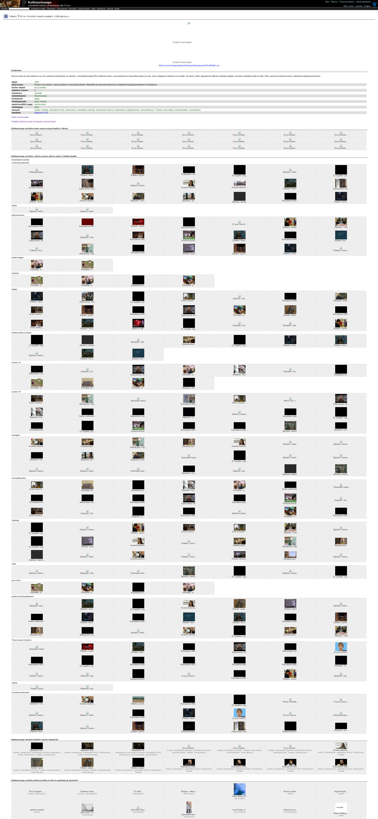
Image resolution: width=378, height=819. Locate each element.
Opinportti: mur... (341, 430)
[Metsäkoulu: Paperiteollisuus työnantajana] (87, 252)
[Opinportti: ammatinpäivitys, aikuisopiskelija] (138, 199)
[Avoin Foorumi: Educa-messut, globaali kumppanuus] (37, 312)
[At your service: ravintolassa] (341, 700)
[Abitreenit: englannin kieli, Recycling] (87, 674)
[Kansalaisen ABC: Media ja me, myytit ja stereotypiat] (189, 402)
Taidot (93, 9)
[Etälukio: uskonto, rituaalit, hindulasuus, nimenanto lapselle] (189, 541)
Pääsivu (334, 2)
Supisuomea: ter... (37, 240)
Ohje (327, 2)
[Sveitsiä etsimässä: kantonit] (189, 239)
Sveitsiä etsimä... (189, 240)
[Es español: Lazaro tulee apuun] (341, 174)
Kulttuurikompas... (37, 172)
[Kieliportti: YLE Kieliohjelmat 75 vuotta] (189, 416)
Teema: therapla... (290, 702)
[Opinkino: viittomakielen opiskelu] (239, 297)
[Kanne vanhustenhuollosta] (87, 414)
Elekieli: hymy (37, 768)
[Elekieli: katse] (189, 252)
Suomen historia (84, 9)
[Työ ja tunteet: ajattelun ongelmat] (37, 146)
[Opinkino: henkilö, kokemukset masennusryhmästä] (37, 209)
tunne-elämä (168, 110)
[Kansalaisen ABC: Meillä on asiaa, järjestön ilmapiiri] (290, 299)
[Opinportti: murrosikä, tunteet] (189, 471)
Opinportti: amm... (138, 201)
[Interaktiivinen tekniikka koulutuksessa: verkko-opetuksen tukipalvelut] (290, 557)
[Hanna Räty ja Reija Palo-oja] (240, 794)
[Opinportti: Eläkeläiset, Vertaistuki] (37, 748)
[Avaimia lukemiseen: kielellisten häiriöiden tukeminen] (87, 199)
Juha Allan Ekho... (138, 810)
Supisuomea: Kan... (87, 189)
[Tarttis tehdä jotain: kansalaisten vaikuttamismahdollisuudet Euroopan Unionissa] (37, 326)
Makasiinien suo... (37, 373)
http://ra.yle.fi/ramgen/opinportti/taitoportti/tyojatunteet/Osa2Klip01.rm (189, 65)
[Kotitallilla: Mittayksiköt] (87, 386)
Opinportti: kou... (240, 374)
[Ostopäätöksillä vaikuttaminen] (37, 428)
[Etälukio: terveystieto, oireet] (341, 200)
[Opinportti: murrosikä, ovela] (341, 428)
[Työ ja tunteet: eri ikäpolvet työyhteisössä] (87, 146)
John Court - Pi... (87, 812)
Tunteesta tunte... (87, 791)
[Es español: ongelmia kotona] (240, 174)
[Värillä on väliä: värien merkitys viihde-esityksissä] (138, 327)
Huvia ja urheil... (290, 791)
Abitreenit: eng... (87, 676)
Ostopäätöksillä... (36, 430)
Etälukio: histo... (37, 250)
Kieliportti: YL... (189, 417)
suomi (351, 6)
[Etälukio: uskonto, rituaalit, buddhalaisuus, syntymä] (341, 249)
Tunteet (158, 110)
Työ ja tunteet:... (37, 135)
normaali (38, 93)
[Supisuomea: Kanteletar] (87, 187)
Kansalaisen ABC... (290, 201)
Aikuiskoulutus (40, 96)
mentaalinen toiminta (86, 110)
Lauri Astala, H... (240, 810)
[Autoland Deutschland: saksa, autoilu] (189, 730)
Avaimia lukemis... (37, 187)
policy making (40, 101)
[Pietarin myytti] (37, 687)
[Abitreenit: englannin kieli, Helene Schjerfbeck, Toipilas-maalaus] (87, 687)
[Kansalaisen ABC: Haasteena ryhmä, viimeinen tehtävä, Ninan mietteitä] (240, 765)
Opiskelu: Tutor (341, 227)
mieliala (44, 110)
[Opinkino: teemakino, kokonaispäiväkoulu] (341, 442)
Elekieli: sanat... (290, 315)
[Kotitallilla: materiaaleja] (37, 268)
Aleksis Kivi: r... (290, 401)
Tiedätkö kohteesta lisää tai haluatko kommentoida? (33, 121)
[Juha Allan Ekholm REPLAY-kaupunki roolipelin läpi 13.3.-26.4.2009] (138, 808)
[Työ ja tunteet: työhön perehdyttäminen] (189, 133)
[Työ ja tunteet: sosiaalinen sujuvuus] (189, 746)
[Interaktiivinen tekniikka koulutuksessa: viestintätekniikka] (189, 444)
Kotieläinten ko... (138, 285)
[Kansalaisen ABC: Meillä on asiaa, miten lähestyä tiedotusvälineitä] (189, 663)
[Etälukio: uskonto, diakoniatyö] (37, 200)
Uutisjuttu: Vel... (189, 388)
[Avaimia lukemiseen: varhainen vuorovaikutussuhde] (189, 186)
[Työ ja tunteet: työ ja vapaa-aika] (138, 146)
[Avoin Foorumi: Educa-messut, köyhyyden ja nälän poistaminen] (189, 299)
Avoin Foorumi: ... (189, 301)
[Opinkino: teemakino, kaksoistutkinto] (239, 412)
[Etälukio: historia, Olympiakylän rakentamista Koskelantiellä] (37, 249)
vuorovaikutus (195, 110)
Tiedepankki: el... (138, 750)
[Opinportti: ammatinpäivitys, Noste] (189, 199)
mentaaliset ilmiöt (56, 110)
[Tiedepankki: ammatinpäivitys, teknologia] (189, 172)
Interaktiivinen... (189, 344)
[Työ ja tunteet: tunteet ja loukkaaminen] (341, 133)
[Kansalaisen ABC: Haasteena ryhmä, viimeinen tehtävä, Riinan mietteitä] (290, 765)
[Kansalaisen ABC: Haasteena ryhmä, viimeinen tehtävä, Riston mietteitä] (341, 765)
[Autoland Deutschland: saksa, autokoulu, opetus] (189, 226)
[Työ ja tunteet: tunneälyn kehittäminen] (189, 140)
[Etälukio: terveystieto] (341, 239)
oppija (36, 99)
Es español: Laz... (341, 175)
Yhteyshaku (51, 9)
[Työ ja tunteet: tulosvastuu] (87, 133)
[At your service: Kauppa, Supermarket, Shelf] (239, 222)
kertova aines (40, 104)
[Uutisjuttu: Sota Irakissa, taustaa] (239, 324)
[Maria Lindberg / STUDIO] (341, 811)
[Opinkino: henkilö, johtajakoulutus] (87, 469)
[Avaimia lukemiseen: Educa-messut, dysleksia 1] (240, 186)
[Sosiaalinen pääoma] (138, 251)
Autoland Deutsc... (189, 227)
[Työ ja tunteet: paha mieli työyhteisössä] (37, 133)
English (367, 6)
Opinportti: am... (189, 201)
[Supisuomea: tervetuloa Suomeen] (37, 239)
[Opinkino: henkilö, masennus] (290, 170)
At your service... (239, 224)
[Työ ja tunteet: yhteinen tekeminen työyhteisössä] (290, 146)
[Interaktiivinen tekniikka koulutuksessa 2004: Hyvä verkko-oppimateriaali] (189, 342)
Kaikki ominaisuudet (20, 117)
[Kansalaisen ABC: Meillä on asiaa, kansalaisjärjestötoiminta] (290, 199)
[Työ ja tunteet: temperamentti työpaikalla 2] (341, 146)
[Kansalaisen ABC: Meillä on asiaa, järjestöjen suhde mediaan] (240, 676)
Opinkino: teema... (138, 185)
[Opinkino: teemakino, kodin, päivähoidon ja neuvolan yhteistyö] (240, 200)
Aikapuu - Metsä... (189, 791)
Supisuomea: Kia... (87, 302)
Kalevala (110, 9)
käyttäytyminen (133, 110)
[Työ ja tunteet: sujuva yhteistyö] (239, 140)
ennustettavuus (147, 110)
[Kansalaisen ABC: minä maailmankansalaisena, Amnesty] (37, 224)
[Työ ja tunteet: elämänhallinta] (138, 133)
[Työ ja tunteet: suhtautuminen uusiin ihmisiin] (239, 133)
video (36, 82)
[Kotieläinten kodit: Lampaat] (138, 284)
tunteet (37, 110)
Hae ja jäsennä (62, 9)
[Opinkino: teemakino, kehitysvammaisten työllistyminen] (341, 528)
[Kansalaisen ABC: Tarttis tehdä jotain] (87, 224)
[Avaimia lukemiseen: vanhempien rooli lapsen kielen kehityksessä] (138, 544)
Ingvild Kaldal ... (341, 791)
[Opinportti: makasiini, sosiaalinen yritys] (87, 235)
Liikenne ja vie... (290, 810)
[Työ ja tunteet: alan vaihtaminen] (290, 133)
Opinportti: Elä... (37, 750)
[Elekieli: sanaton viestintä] (290, 313)
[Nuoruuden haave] (138, 399)
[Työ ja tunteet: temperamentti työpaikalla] (37, 140)
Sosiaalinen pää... (138, 252)
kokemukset (70, 110)
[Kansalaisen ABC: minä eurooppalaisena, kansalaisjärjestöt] (138, 237)
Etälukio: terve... (87, 175)
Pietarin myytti (37, 688)
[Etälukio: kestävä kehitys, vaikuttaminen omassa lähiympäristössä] (138, 702)
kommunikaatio (181, 110)
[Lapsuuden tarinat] (188, 813)
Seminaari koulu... (138, 471)
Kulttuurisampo (40, 2)
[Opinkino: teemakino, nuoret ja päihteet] (138, 184)
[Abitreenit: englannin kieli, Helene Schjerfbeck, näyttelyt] (341, 674)
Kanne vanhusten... (87, 416)
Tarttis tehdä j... (37, 327)
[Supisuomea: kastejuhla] (341, 187)
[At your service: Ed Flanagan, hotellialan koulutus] (341, 650)
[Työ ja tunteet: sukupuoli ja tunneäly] (341, 140)
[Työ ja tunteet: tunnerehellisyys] (189, 146)
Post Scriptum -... (36, 791)
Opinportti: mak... (87, 237)
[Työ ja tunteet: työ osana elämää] (87, 140)
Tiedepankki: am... (189, 174)
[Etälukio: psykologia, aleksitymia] (138, 766)
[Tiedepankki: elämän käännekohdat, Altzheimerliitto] (138, 748)
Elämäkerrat (101, 9)
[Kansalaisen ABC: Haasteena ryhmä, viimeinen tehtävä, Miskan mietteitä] (189, 765)
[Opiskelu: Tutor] (341, 225)
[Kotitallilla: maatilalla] (87, 268)
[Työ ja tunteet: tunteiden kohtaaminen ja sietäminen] (290, 140)
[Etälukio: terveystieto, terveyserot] (87, 173)
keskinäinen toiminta (105, 110)
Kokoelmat (72, 9)
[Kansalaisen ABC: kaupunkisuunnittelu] (290, 237)
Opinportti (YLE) (41, 113)
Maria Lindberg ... (341, 813)
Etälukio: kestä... (138, 226)
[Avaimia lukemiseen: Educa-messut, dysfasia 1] (37, 186)
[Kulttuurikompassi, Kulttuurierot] (37, 170)
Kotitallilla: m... (36, 269)
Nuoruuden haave (138, 401)
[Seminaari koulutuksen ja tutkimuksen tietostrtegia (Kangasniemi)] (138, 469)
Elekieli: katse (189, 254)
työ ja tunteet (40, 87)
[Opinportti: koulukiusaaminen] (240, 373)
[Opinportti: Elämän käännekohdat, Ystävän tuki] (87, 748)
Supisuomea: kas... (341, 189)
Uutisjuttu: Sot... (240, 325)
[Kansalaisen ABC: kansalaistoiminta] (240, 428)
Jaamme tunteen (37, 810)
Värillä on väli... (138, 328)
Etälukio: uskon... (36, 202)
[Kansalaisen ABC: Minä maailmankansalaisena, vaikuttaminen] (138, 312)
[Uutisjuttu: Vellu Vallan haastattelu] (189, 386)
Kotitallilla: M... (87, 388)
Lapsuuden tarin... (189, 814)
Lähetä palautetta (363, 2)
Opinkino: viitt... (239, 298)
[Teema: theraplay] (290, 700)
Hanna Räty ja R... (240, 796)
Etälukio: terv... (341, 240)
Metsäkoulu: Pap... (87, 254)
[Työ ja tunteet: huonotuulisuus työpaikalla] (138, 140)
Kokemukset (120, 110)
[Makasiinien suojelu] (37, 372)
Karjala (117, 9)
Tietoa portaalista (346, 2)
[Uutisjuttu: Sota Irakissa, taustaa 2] (290, 370)
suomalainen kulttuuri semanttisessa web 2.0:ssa (49, 5)
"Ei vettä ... (138, 791)
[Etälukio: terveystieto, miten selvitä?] (290, 187)
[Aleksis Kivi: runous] (290, 399)
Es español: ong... (239, 175)
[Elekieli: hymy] (37, 766)
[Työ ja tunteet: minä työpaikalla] (239, 146)
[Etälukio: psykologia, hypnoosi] (138, 173)
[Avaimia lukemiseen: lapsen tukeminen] (341, 748)
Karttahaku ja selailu (38, 9)
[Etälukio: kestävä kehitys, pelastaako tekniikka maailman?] (138, 224)
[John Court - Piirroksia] (87, 811)
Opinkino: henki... (290, 172)
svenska (358, 6)
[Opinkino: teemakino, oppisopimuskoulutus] (290, 429)
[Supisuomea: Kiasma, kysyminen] (87, 300)
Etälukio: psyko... (138, 175)
